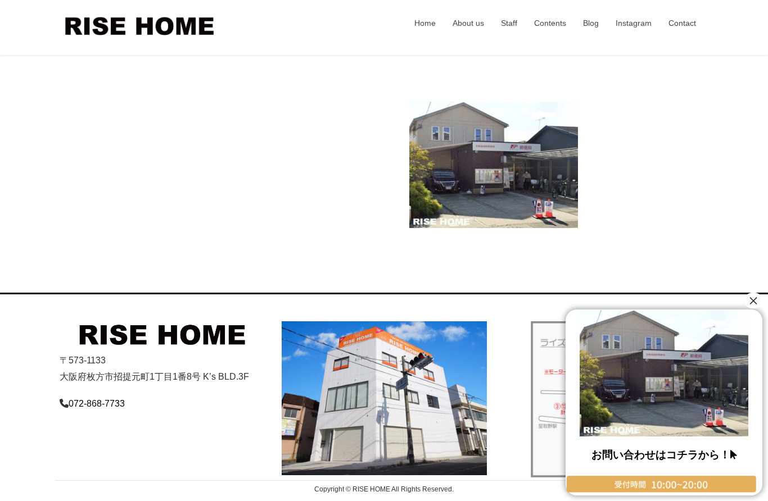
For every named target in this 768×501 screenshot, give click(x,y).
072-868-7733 (97, 403)
